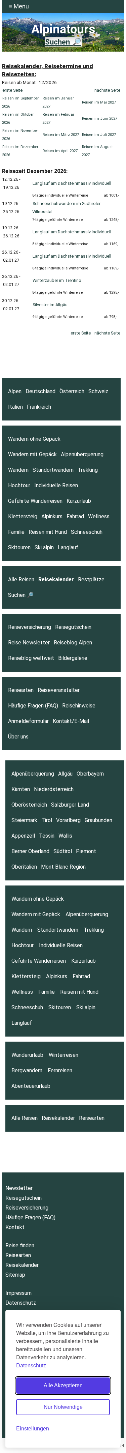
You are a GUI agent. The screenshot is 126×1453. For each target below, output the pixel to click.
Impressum (18, 1293)
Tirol (46, 820)
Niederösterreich (54, 789)
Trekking (88, 470)
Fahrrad (75, 516)
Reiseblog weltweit (31, 658)
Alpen (15, 391)
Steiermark (24, 820)
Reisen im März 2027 (61, 135)
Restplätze (91, 579)
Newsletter (19, 1188)
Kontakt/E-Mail (71, 721)
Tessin (46, 836)
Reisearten (21, 690)
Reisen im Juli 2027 (99, 135)
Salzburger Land (70, 805)
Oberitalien (24, 867)
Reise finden (19, 1245)
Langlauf (68, 547)
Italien (15, 407)
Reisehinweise (78, 705)
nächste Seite (107, 90)
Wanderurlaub (27, 1055)
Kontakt (15, 1227)
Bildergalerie (72, 658)
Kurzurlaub (79, 501)
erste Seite (12, 90)
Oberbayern (90, 774)
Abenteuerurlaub (30, 1086)
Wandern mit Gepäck (32, 454)
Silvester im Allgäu (50, 304)
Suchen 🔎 (63, 41)
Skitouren (19, 547)
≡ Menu (19, 6)
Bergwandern (26, 1070)
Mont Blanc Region (63, 867)
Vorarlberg (68, 820)
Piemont (86, 851)
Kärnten (20, 789)
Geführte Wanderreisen (35, 501)
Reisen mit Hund (48, 532)
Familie (16, 532)
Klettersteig (22, 516)
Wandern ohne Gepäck (34, 439)
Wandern (18, 470)
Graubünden (98, 820)
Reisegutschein (73, 627)
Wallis (65, 836)
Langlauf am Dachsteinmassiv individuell (72, 183)
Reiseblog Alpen (73, 642)
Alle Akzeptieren (63, 1385)
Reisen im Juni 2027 (99, 118)
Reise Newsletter (29, 642)
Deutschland (40, 391)
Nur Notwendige (63, 1407)
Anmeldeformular (28, 721)
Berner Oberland (30, 851)
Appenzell (23, 836)
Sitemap (15, 1275)
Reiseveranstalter (59, 690)
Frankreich (39, 407)
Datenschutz (31, 1365)
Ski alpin (44, 547)
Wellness (99, 516)
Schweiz (98, 391)
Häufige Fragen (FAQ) (33, 705)
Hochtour (19, 485)
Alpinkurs (51, 516)
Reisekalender (56, 579)
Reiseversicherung (29, 627)
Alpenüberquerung (82, 454)
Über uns (18, 736)
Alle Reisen (21, 579)
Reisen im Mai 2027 (99, 102)
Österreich (71, 391)
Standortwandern (53, 470)
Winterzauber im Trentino (57, 280)
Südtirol (62, 851)
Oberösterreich (29, 805)
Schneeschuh (86, 532)
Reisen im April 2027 (60, 151)
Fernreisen (60, 1070)
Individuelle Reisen (56, 485)
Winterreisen (63, 1055)
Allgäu (65, 774)
